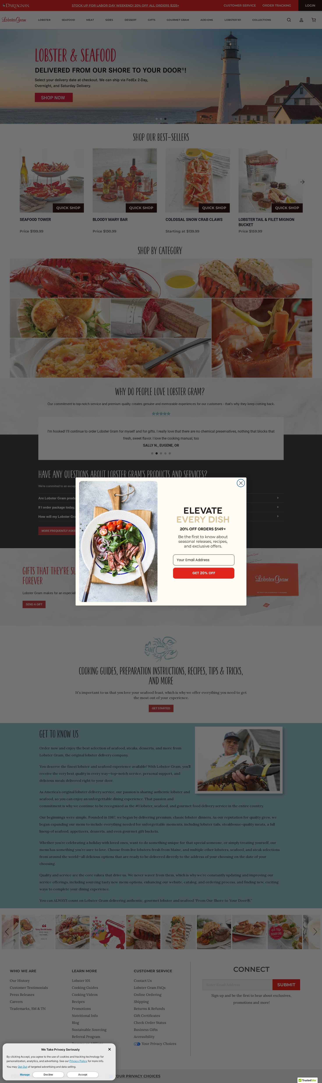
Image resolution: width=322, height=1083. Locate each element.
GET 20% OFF (203, 573)
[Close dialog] (241, 483)
